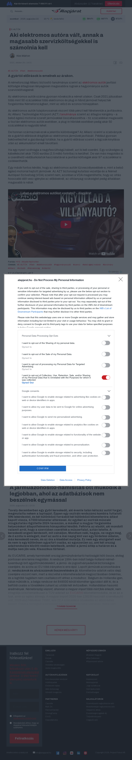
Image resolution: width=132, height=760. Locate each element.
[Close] (122, 280)
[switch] (106, 343)
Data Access (66, 480)
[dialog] (66, 380)
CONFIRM (43, 468)
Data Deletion (48, 480)
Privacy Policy (84, 480)
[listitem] (66, 336)
